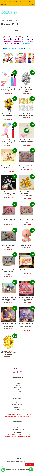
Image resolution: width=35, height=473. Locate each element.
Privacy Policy (17, 385)
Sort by (3, 27)
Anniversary (8, 41)
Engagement (11, 43)
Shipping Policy (17, 389)
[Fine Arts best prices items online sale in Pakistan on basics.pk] (7, 58)
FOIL (3, 39)
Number (30, 39)
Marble (9, 39)
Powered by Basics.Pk (24, 469)
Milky (23, 39)
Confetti (27, 37)
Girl (10, 37)
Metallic (17, 39)
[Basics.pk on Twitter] (14, 372)
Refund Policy (17, 387)
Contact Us (17, 383)
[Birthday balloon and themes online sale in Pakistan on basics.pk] (20, 58)
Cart (32, 4)
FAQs (17, 394)
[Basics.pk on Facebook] (17, 372)
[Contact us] (3, 470)
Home (2, 20)
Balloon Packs (10, 20)
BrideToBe (29, 41)
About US (17, 381)
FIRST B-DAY (17, 37)
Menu (4, 4)
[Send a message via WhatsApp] (31, 469)
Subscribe (29, 465)
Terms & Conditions (17, 392)
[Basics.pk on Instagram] (21, 372)
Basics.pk (16, 469)
